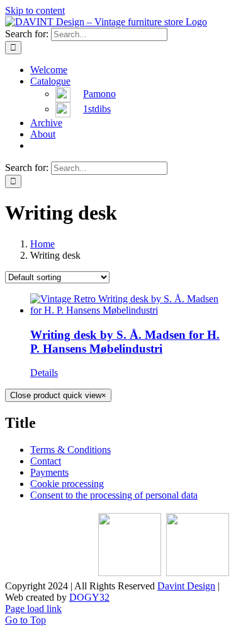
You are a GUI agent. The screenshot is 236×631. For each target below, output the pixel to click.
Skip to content (35, 10)
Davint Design (186, 586)
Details (44, 372)
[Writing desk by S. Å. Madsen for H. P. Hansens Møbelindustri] (130, 304)
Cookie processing (67, 483)
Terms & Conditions (70, 449)
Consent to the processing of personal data (114, 495)
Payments (49, 472)
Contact (45, 461)
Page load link (33, 608)
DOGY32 (89, 597)
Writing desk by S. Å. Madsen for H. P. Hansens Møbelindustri (125, 341)
